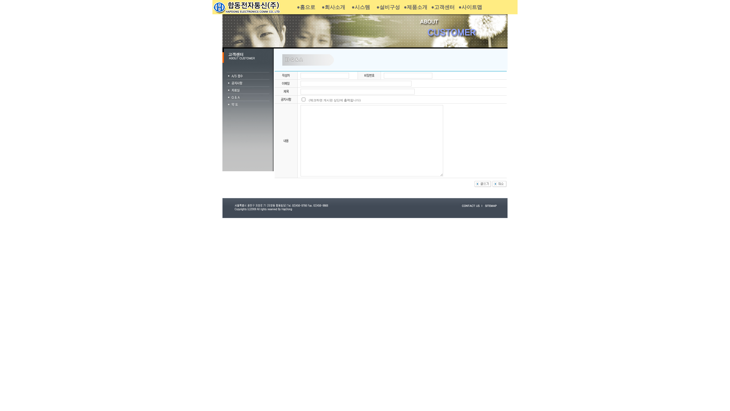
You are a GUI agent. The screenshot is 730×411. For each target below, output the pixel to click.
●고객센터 (443, 7)
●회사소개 (333, 7)
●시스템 (361, 7)
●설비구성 (388, 7)
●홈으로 (306, 7)
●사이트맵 (470, 7)
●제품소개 (415, 7)
